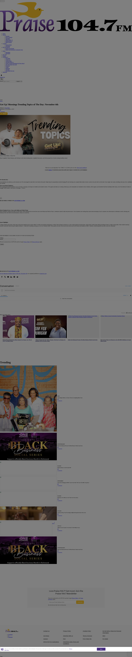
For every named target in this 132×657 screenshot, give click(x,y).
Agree (101, 649)
